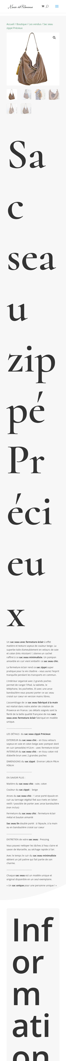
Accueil (10, 24)
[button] (54, 38)
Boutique (21, 24)
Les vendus (35, 24)
